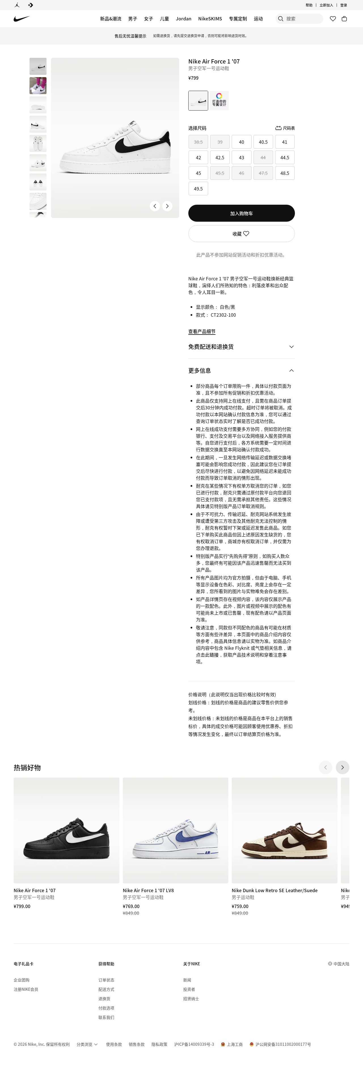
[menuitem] (314, 5)
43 (241, 157)
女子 (148, 18)
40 (241, 141)
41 (284, 141)
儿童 (164, 18)
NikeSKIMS (210, 18)
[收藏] (333, 19)
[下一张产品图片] (167, 206)
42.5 (220, 157)
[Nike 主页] (22, 18)
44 (263, 157)
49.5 (198, 188)
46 (241, 173)
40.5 (263, 141)
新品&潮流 (110, 18)
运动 (258, 18)
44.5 (284, 157)
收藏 (237, 233)
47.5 (263, 173)
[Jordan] (17, 5)
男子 (132, 18)
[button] (38, 85)
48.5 (284, 173)
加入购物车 (241, 213)
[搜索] (281, 19)
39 (220, 141)
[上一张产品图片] (155, 206)
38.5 (198, 141)
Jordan (183, 18)
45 (198, 173)
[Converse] (30, 5)
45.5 (220, 173)
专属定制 (238, 18)
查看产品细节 (202, 331)
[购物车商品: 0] (344, 19)
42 (198, 157)
